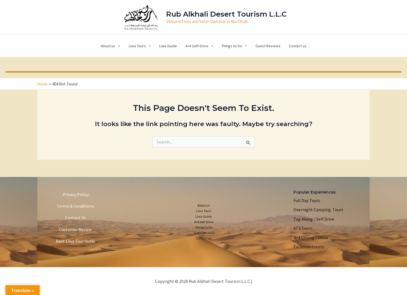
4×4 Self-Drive (203, 222)
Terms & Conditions (75, 206)
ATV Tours (302, 228)
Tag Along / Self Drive (313, 219)
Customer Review (75, 229)
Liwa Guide (203, 216)
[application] (117, 46)
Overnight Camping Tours (318, 209)
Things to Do (203, 227)
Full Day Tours (306, 200)
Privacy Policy (76, 194)
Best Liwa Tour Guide (75, 241)
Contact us (203, 238)
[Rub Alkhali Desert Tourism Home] (141, 16)
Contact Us (75, 217)
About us (203, 205)
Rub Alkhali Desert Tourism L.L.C (226, 14)
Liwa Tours (203, 211)
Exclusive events (308, 246)
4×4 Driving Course (310, 237)
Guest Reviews (204, 233)
